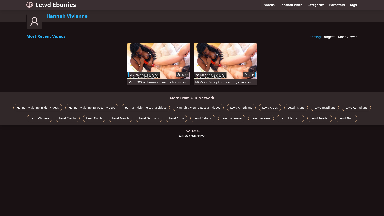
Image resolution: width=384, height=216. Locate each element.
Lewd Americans (241, 107)
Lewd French (120, 118)
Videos (269, 5)
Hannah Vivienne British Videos (38, 107)
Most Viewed (348, 37)
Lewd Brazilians (324, 107)
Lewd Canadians (356, 107)
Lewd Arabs (270, 107)
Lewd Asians (296, 107)
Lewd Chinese (39, 118)
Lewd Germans (149, 118)
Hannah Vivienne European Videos (92, 107)
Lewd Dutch (94, 118)
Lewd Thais (346, 118)
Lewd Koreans (261, 118)
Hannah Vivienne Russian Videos (198, 107)
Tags (353, 5)
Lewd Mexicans (290, 118)
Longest (328, 37)
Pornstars (337, 5)
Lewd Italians (203, 118)
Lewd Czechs (67, 118)
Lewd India (176, 118)
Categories (315, 5)
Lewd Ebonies (55, 5)
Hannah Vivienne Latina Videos (145, 107)
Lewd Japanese (232, 118)
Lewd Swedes (320, 118)
